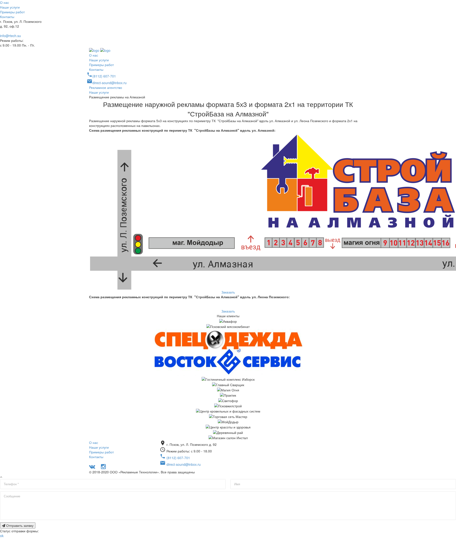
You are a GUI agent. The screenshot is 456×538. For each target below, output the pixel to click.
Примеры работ (12, 12)
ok (2, 535)
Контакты (7, 16)
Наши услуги (10, 7)
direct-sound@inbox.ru (107, 82)
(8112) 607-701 (12, 31)
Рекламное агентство (105, 87)
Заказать (228, 292)
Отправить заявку (19, 525)
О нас (4, 2)
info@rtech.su (10, 35)
